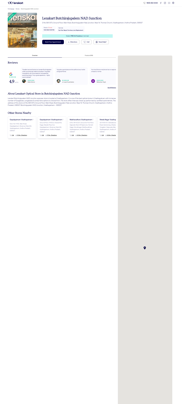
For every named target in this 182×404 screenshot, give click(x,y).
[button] (145, 248)
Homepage (11, 9)
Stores (17, 9)
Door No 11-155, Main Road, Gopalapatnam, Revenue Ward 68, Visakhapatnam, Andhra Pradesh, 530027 (21, 127)
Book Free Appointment (53, 42)
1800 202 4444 (152, 3)
